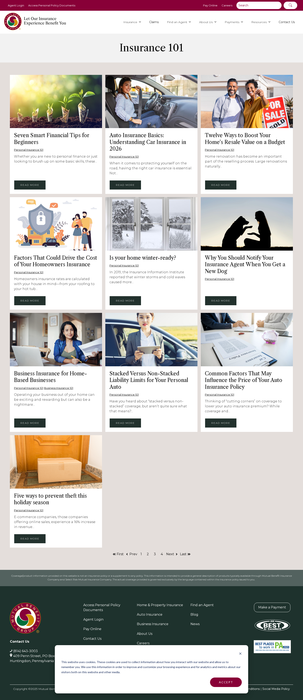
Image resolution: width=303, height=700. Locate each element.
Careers (227, 5)
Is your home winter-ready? (142, 258)
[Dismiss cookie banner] (240, 654)
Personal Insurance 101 (28, 149)
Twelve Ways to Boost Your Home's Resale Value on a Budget (245, 138)
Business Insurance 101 (58, 388)
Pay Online (210, 5)
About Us (144, 634)
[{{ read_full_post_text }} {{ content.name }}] (56, 101)
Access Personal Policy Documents (51, 5)
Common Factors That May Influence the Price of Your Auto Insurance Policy (243, 380)
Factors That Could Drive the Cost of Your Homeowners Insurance (55, 261)
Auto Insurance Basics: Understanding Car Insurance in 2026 (147, 142)
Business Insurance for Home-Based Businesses (50, 377)
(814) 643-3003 (25, 651)
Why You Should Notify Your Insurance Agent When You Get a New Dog (245, 265)
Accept (226, 682)
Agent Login (16, 5)
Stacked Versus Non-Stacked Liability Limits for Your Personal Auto (148, 380)
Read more (29, 184)
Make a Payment (272, 607)
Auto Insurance (149, 614)
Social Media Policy (276, 689)
